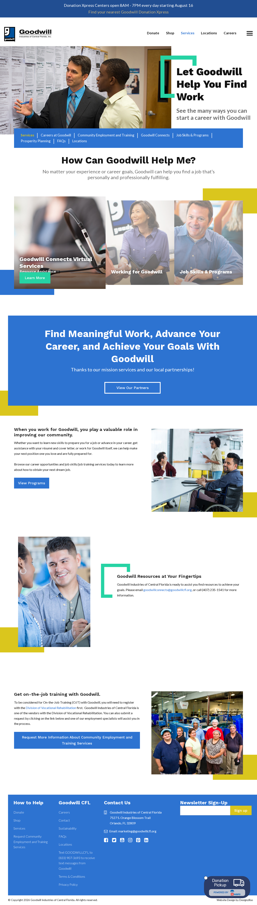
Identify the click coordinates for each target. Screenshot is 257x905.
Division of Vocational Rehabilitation (51, 708)
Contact (64, 820)
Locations (209, 33)
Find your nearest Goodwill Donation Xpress (128, 11)
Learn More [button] (35, 278)
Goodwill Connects (155, 135)
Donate (153, 33)
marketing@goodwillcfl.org (137, 831)
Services (187, 33)
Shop (170, 33)
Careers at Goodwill (56, 135)
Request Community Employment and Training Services (30, 841)
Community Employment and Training (106, 135)
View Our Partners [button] (132, 388)
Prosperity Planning (36, 141)
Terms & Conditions (72, 876)
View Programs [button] (31, 483)
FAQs (61, 141)
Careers (230, 33)
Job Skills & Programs (192, 135)
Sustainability (67, 828)
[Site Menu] (249, 33)
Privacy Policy (68, 884)
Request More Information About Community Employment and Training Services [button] (77, 740)
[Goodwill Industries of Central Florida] (27, 36)
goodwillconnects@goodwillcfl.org (167, 590)
